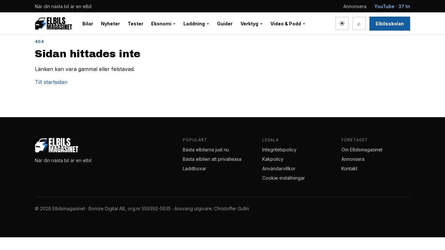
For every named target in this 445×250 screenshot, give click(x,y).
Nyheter (110, 23)
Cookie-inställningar (283, 178)
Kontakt (349, 168)
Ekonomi (161, 23)
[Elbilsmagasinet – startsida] (53, 23)
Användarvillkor (278, 168)
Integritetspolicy (279, 149)
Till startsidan (51, 82)
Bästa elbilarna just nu (206, 149)
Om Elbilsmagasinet (361, 149)
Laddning (194, 23)
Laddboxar (194, 168)
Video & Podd (285, 23)
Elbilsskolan (390, 23)
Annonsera (354, 6)
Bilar (87, 23)
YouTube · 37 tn (392, 6)
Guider (225, 23)
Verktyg (249, 23)
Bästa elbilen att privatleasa (212, 159)
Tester (135, 23)
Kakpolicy (272, 159)
